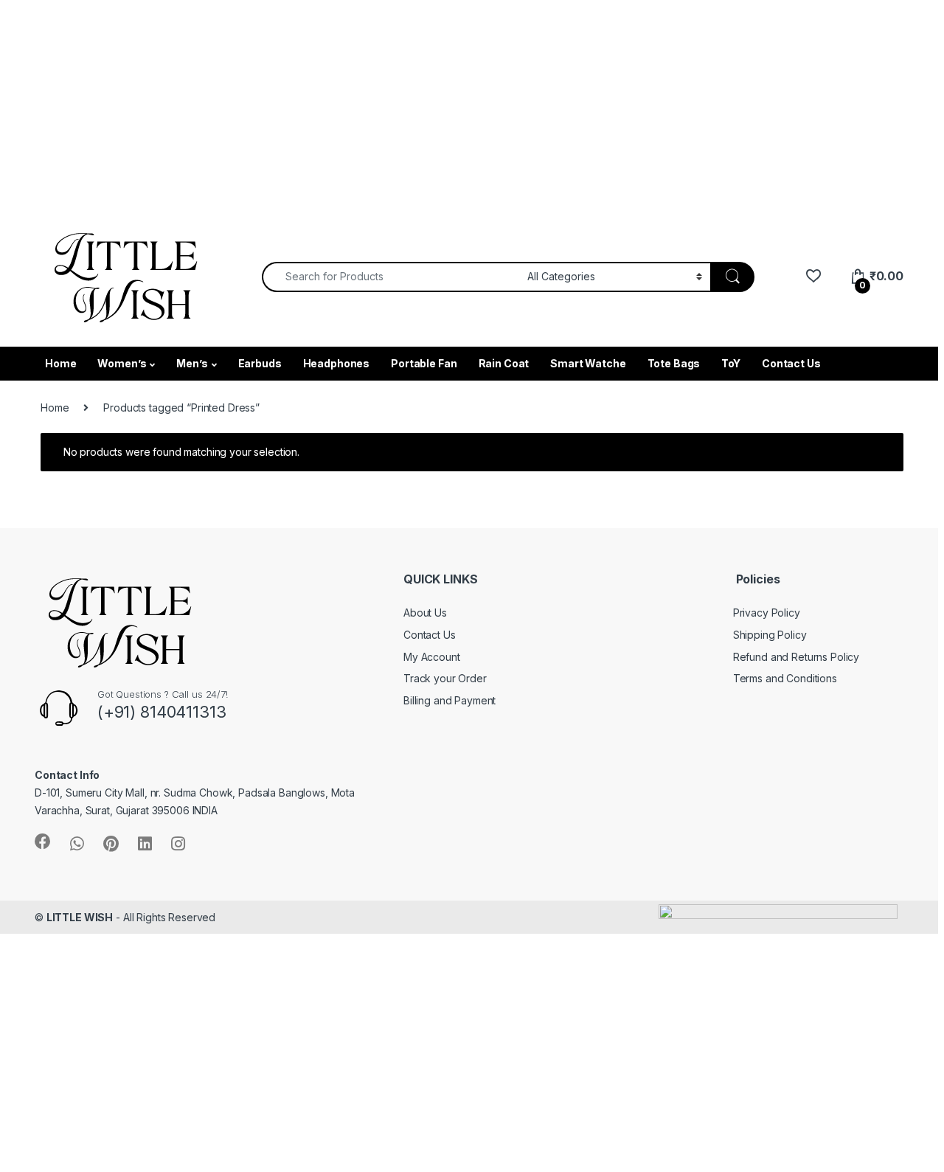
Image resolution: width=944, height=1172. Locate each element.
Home (60, 363)
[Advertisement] (442, 103)
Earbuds (260, 363)
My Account (431, 657)
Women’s (121, 363)
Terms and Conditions (785, 678)
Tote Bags (674, 363)
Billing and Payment (449, 700)
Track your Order (445, 678)
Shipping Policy (770, 634)
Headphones (336, 363)
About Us (425, 612)
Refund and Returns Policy (796, 657)
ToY (730, 363)
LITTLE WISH (79, 917)
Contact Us (791, 363)
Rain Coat (504, 363)
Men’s (191, 363)
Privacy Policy (766, 612)
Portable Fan (424, 363)
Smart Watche (587, 363)
